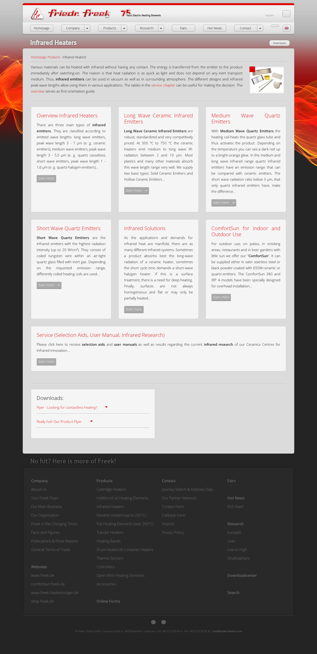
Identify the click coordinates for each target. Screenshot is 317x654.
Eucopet (234, 532)
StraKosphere (238, 558)
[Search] (286, 13)
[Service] (275, 26)
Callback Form (173, 515)
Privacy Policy (173, 532)
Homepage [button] (42, 28)
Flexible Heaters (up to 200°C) (121, 515)
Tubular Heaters (110, 532)
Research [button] (146, 28)
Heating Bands (108, 541)
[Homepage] (100, 19)
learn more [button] (46, 178)
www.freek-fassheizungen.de (55, 592)
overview (38, 91)
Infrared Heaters (110, 506)
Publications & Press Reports (54, 541)
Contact (169, 480)
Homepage (39, 57)
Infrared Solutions (144, 228)
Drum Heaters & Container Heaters (125, 549)
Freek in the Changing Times (54, 523)
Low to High (237, 549)
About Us (38, 489)
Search (233, 592)
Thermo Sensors (110, 558)
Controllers (106, 566)
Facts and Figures (45, 532)
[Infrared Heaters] (267, 77)
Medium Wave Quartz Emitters (245, 118)
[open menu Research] (161, 28)
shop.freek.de (42, 601)
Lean (231, 541)
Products (54, 57)
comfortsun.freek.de (48, 584)
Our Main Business (46, 506)
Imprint (269, 15)
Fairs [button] (183, 28)
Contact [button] (245, 28)
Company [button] (73, 28)
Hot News (236, 498)
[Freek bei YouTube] (163, 622)
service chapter (163, 85)
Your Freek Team (45, 498)
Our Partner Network (179, 498)
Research (235, 523)
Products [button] (109, 28)
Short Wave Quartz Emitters (68, 228)
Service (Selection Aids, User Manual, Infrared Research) (101, 334)
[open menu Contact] (260, 28)
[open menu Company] (87, 28)
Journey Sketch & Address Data (187, 489)
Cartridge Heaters (111, 489)
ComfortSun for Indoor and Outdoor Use (245, 231)
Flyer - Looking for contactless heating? (67, 407)
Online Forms (108, 601)
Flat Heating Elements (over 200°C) (125, 523)
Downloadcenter (242, 575)
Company (39, 480)
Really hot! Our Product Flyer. (59, 421)
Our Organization (45, 515)
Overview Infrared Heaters (67, 115)
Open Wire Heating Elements (120, 575)
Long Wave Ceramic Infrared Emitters (158, 118)
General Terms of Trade (50, 549)
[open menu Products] (124, 28)
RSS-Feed (235, 506)
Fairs (231, 480)
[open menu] (146, 190)
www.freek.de (42, 575)
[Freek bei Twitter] (153, 622)
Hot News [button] (214, 28)
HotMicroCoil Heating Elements (122, 498)
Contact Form (173, 506)
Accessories (106, 584)
